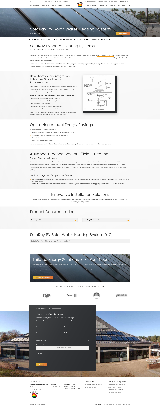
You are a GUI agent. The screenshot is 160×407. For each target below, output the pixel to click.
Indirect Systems (94, 39)
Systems (59, 39)
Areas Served (91, 6)
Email (38, 327)
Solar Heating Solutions (61, 6)
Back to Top (126, 404)
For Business (34, 6)
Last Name (68, 321)
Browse (69, 347)
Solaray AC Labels (38, 220)
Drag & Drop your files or (64, 347)
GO (31, 1)
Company (39, 333)
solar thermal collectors (105, 55)
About (112, 6)
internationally (96, 264)
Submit (41, 365)
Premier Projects (91, 387)
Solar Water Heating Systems (75, 39)
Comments (40, 353)
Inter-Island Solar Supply (115, 392)
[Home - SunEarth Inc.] (80, 4)
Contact (65, 1)
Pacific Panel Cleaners (114, 387)
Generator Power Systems (116, 390)
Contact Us (123, 33)
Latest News (57, 1)
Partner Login (113, 1)
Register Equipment (90, 1)
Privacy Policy (113, 404)
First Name (40, 321)
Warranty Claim (102, 1)
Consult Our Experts (43, 278)
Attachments (40, 345)
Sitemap (105, 404)
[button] (62, 340)
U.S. (88, 264)
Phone (66, 327)
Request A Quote (124, 6)
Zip (65, 333)
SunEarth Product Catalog (94, 385)
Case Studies (48, 1)
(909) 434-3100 (124, 2)
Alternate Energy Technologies (117, 385)
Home (31, 39)
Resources (103, 6)
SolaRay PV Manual (91, 220)
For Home (45, 6)
